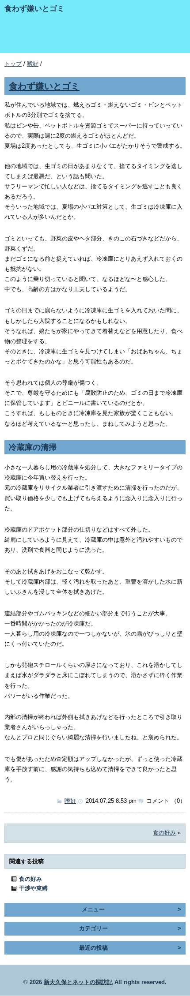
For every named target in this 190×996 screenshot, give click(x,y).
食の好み (164, 832)
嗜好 (32, 63)
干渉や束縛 (33, 888)
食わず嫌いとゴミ (44, 86)
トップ (13, 63)
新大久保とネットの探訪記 (78, 982)
